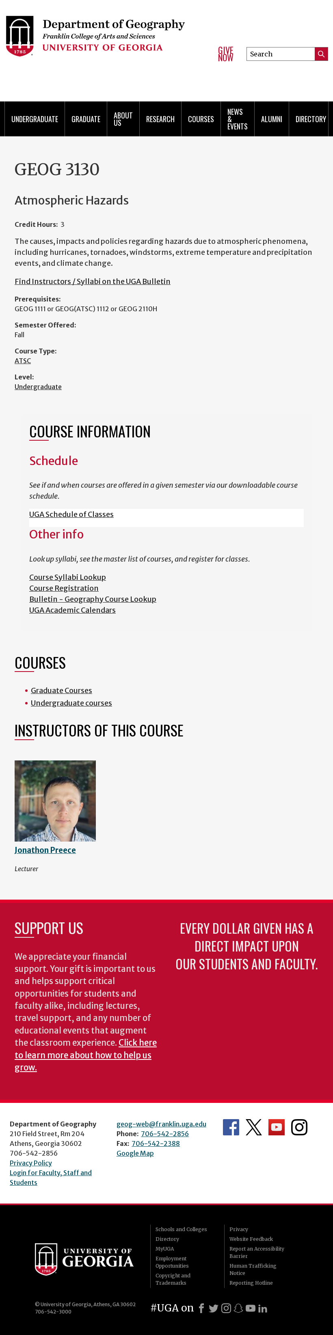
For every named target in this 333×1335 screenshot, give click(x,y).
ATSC (23, 361)
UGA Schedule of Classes (71, 514)
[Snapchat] (238, 1308)
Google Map (135, 1153)
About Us (123, 119)
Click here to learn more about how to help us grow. (86, 1055)
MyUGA (165, 1249)
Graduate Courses (61, 690)
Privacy (238, 1229)
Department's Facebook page (231, 1127)
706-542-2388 (156, 1143)
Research (160, 119)
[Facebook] (201, 1308)
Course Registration (64, 588)
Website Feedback (251, 1239)
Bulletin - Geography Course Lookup (92, 599)
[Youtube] (250, 1308)
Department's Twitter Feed (254, 1127)
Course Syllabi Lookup (67, 577)
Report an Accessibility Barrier (256, 1252)
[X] (213, 1308)
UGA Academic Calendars (72, 610)
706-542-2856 (165, 1134)
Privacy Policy (31, 1163)
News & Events (237, 118)
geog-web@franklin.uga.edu (161, 1124)
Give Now (226, 54)
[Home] (105, 41)
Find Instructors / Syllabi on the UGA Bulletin (93, 281)
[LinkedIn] (263, 1308)
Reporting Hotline (251, 1283)
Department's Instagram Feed (299, 1127)
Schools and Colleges (181, 1229)
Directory (311, 119)
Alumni (271, 119)
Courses (201, 119)
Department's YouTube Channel (276, 1127)
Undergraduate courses (71, 703)
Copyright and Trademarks (173, 1279)
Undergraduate (38, 387)
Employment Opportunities (172, 1262)
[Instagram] (226, 1308)
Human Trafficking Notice (253, 1269)
